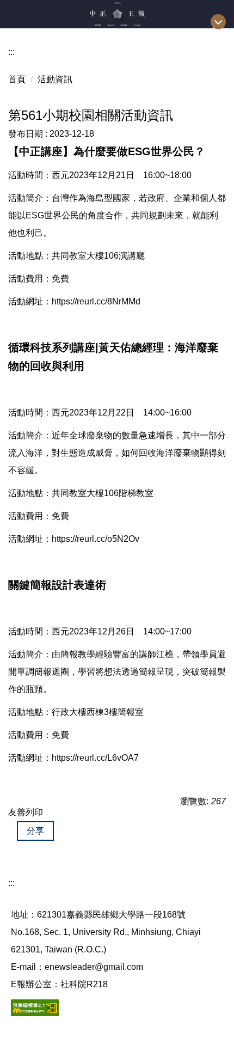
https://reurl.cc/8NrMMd (96, 301)
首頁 (17, 79)
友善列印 (25, 812)
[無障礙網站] (35, 1007)
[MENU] (218, 21)
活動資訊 (55, 79)
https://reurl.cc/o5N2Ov (95, 538)
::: (11, 52)
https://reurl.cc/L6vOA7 (95, 757)
